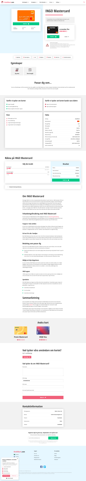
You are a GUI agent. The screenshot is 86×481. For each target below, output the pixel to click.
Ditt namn (25, 384)
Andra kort (57, 57)
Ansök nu (25, 24)
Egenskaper (18, 57)
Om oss (35, 453)
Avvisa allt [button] (14, 475)
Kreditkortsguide (57, 457)
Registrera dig (53, 438)
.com (19, 452)
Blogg (55, 455)
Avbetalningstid (9, 172)
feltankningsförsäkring (54, 216)
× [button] (17, 458)
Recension (49, 57)
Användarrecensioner (67, 57)
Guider (55, 453)
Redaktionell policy (37, 459)
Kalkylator (41, 57)
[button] (10, 478)
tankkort (31, 304)
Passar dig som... (27, 57)
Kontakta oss (36, 455)
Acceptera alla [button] (6, 475)
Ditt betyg (25, 378)
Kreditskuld (8, 167)
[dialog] (10, 469)
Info (35, 57)
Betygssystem (36, 457)
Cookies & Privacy (16, 475)
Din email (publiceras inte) (28, 390)
